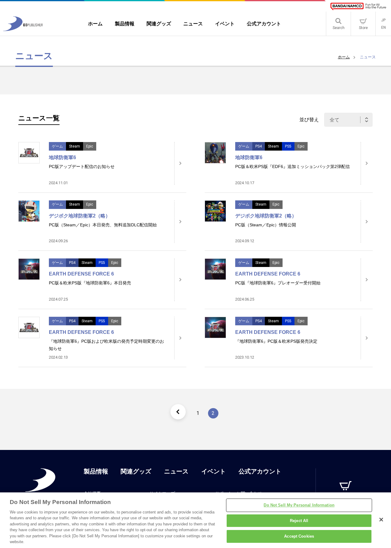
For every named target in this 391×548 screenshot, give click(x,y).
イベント (213, 471)
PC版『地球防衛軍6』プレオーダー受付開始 (277, 282)
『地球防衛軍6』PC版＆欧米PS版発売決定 (276, 341)
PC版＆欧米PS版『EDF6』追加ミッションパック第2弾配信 (292, 166)
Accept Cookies (299, 536)
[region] (195, 520)
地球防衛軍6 (62, 157)
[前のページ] (178, 411)
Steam (74, 146)
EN (383, 27)
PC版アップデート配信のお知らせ (82, 166)
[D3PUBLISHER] (23, 29)
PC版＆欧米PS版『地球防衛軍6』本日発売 (90, 282)
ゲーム (57, 146)
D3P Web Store (345, 499)
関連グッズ (136, 471)
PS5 (288, 146)
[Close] (381, 519)
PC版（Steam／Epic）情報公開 (265, 224)
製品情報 (96, 471)
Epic (89, 146)
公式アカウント (260, 471)
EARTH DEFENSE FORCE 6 (81, 273)
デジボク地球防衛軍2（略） (79, 215)
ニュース (176, 471)
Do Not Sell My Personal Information (299, 505)
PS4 (258, 146)
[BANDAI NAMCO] (358, 6)
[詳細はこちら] (180, 163)
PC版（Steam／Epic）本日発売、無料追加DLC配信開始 (103, 224)
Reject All (299, 520)
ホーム (344, 57)
